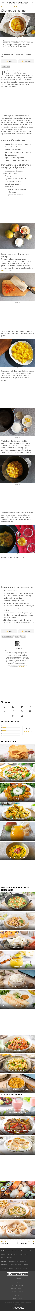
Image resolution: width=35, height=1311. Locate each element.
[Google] (5, 707)
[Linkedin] (30, 711)
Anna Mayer (17, 648)
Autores (17, 1282)
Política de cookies (17, 1292)
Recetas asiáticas (7, 636)
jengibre (4, 270)
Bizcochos (23, 1261)
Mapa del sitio (17, 1298)
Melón (16, 1254)
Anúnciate (17, 1278)
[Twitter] (5, 711)
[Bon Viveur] (17, 2)
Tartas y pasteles (13, 1261)
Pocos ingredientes (15, 1264)
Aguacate (10, 1268)
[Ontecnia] (17, 1309)
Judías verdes (23, 1254)
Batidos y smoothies (18, 1251)
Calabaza (25, 1264)
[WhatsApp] (13, 707)
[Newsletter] (22, 716)
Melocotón (29, 1251)
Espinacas (18, 1268)
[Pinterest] (13, 711)
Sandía (3, 1257)
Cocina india (6, 66)
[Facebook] (30, 707)
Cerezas (9, 1257)
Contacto (17, 1295)
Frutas (23, 636)
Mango (17, 636)
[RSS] (13, 716)
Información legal (17, 1285)
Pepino (10, 1254)
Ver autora (21, 666)
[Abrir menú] (3, 3)
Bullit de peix (5, 1243)
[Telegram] (22, 707)
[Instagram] (22, 711)
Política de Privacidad (17, 1288)
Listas (25, 1268)
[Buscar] (32, 3)
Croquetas (4, 1264)
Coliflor (3, 1268)
